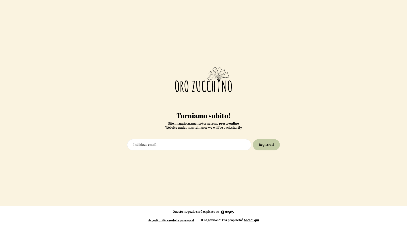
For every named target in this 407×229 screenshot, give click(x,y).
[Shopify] (227, 212)
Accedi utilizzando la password (171, 220)
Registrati (266, 145)
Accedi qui (251, 220)
